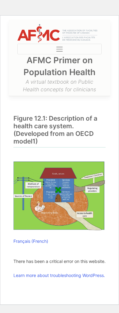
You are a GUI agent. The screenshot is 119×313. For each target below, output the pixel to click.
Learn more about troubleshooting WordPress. (59, 275)
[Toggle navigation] (59, 49)
